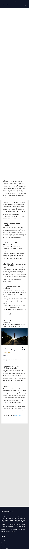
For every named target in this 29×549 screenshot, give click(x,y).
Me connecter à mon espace (21, 1)
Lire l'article (5, 355)
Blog (12, 352)
